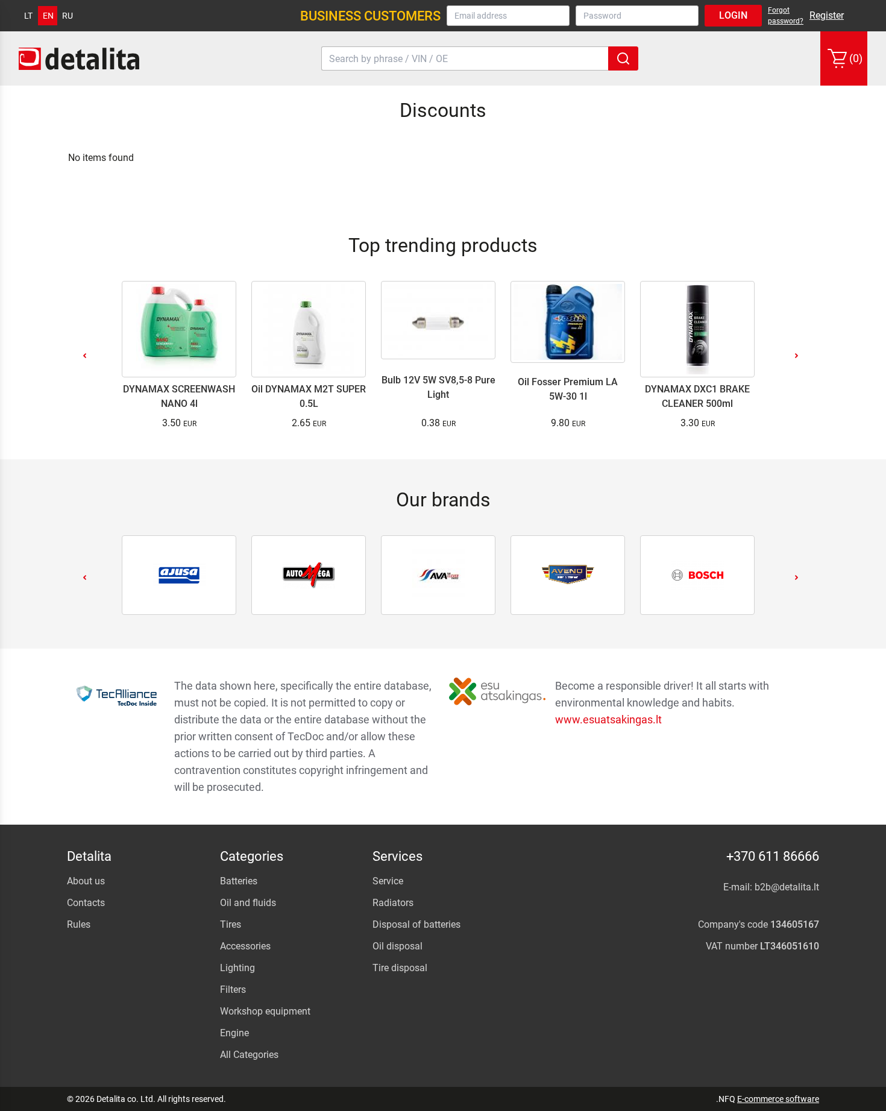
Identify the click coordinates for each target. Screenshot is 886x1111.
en (48, 15)
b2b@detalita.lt (787, 887)
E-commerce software (778, 1099)
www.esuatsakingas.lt (608, 719)
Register (826, 15)
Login (733, 15)
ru (67, 15)
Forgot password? (785, 15)
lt (28, 15)
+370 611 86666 (772, 856)
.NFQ (725, 1099)
